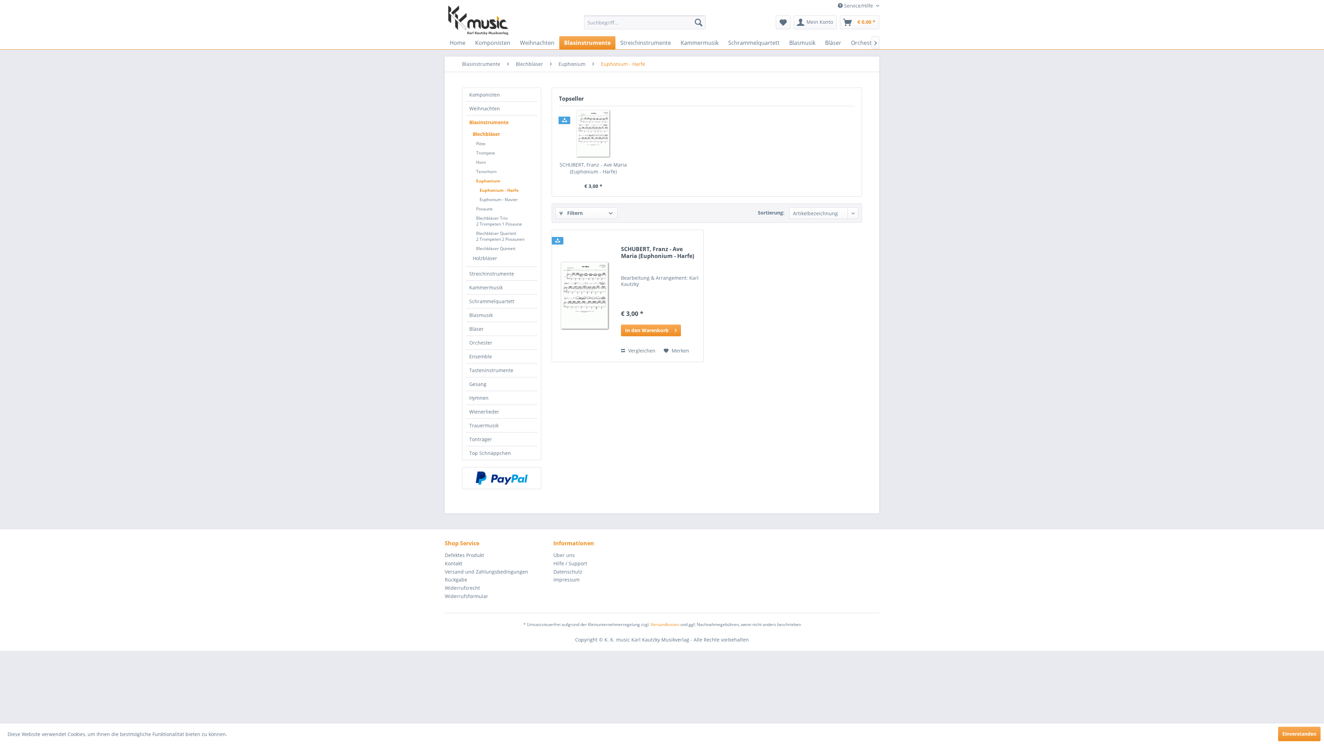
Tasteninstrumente (491, 370)
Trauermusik (484, 425)
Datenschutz (567, 571)
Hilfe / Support (570, 563)
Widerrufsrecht (462, 588)
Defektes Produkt (464, 555)
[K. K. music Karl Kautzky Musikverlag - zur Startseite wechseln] (478, 20)
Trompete (485, 153)
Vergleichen (641, 350)
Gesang (478, 384)
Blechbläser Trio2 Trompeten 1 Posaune (499, 221)
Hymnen (479, 398)
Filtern (574, 213)
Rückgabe (456, 579)
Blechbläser (486, 134)
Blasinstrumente (489, 122)
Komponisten (484, 94)
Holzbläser (485, 258)
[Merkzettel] (783, 22)
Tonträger (480, 439)
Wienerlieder (484, 411)
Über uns (564, 555)
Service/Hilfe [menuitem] (858, 5)
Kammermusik (486, 287)
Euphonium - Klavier (499, 199)
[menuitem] (645, 22)
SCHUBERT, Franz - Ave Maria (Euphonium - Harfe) (593, 168)
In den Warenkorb (647, 330)
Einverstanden (1299, 734)
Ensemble (480, 356)
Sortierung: (771, 212)
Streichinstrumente (491, 273)
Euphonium (488, 181)
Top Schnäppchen (490, 453)
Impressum (566, 579)
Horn (481, 162)
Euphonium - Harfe (499, 190)
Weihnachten (484, 108)
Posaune (484, 209)
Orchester (480, 342)
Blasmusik (481, 315)
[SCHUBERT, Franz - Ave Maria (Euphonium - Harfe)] (593, 134)
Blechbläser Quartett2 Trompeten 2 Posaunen (500, 236)
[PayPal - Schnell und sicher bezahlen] (502, 478)
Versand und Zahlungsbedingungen (486, 571)
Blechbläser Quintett (495, 248)
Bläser (476, 329)
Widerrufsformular (466, 596)
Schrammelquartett (491, 301)
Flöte (480, 144)
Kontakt (453, 563)
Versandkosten (665, 624)
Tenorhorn (486, 172)
